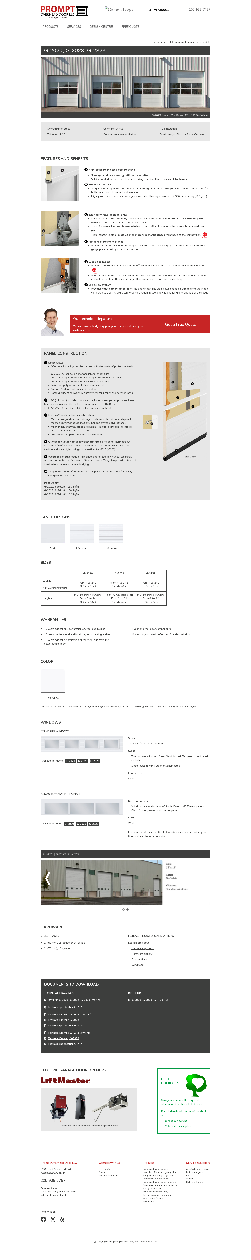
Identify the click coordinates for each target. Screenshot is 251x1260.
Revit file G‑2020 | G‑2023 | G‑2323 (69, 1000)
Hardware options (142, 954)
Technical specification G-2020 (65, 1007)
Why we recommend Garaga (157, 1195)
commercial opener (100, 1125)
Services (74, 27)
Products (50, 27)
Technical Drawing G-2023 (63, 1014)
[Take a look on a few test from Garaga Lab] (205, 235)
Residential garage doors (155, 1169)
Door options (139, 959)
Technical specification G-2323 (65, 1044)
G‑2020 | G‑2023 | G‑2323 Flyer (150, 1000)
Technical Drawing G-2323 (63, 1033)
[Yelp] (62, 1220)
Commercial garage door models (191, 42)
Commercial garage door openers (160, 1185)
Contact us (104, 1172)
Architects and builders (197, 1169)
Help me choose (194, 1182)
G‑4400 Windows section (173, 832)
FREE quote (130, 27)
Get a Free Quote (180, 324)
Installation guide (195, 1172)
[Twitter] (53, 1220)
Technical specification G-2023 (65, 1025)
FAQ (188, 1175)
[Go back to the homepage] (64, 11)
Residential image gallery (155, 1191)
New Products (150, 1201)
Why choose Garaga (153, 1198)
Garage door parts (152, 1188)
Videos (189, 1178)
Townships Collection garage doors (161, 1172)
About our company (109, 1175)
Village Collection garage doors (159, 1175)
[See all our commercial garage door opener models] (89, 1107)
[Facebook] (44, 1220)
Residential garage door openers (159, 1182)
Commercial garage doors (156, 1178)
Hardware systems (142, 948)
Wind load (137, 965)
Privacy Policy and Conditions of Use (138, 1241)
